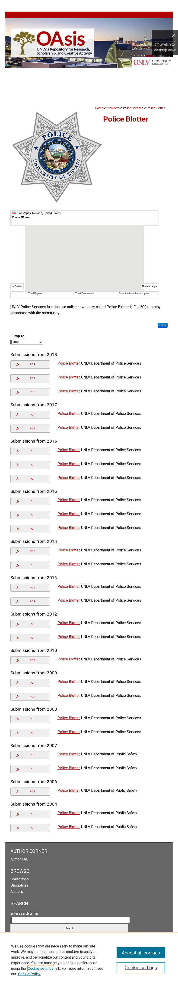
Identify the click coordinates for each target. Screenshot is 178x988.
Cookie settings (41, 968)
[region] (89, 960)
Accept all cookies (141, 953)
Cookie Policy (29, 974)
